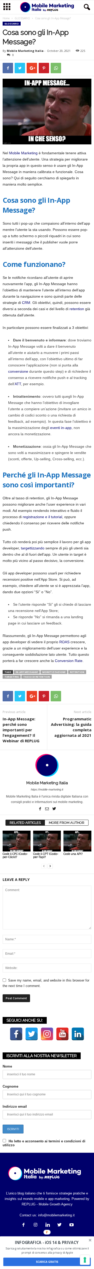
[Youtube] (71, 1225)
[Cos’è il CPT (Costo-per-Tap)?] (47, 841)
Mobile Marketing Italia (25, 51)
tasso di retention (36, 676)
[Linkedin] (48, 1225)
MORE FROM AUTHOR (66, 823)
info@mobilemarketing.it (56, 1215)
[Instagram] (36, 1225)
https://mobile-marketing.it (47, 789)
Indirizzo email (15, 1106)
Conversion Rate (69, 661)
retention (76, 309)
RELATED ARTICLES (25, 823)
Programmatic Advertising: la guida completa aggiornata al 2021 (71, 727)
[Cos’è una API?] (77, 841)
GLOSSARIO (22, 18)
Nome (7, 1066)
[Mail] (47, 809)
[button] (86, 7)
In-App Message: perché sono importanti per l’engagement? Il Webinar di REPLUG (21, 729)
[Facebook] (40, 809)
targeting (11, 676)
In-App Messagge (27, 672)
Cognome (10, 1086)
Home (6, 18)
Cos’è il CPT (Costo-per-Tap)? (45, 855)
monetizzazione (54, 672)
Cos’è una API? (73, 854)
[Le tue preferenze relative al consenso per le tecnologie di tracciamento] (85, 1260)
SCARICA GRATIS (47, 1262)
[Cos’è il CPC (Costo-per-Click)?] (17, 841)
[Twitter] (54, 809)
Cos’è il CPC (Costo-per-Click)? (15, 855)
